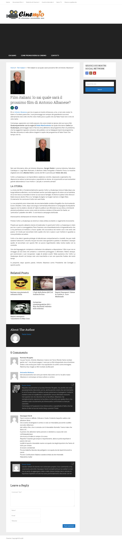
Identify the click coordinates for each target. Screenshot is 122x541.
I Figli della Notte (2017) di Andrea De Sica (43, 293)
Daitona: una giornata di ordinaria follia (19, 293)
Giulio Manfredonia (43, 125)
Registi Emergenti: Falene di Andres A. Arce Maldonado (65, 294)
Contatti (55, 55)
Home (8, 2)
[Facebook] (86, 73)
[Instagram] (90, 73)
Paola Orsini (26, 334)
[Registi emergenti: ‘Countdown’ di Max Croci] (20, 307)
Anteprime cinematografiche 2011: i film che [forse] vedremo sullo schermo (42, 305)
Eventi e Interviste (47, 2)
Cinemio (8, 538)
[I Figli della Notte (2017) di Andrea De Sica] (43, 283)
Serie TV (59, 2)
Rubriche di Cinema (32, 2)
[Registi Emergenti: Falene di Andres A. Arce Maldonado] (65, 283)
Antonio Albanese (20, 112)
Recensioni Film (17, 2)
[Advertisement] (61, 38)
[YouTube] (94, 73)
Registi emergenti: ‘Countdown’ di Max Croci (20, 317)
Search (100, 89)
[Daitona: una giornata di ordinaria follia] (20, 283)
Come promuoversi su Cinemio (33, 55)
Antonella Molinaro (27, 372)
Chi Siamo (12, 55)
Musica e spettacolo (71, 2)
